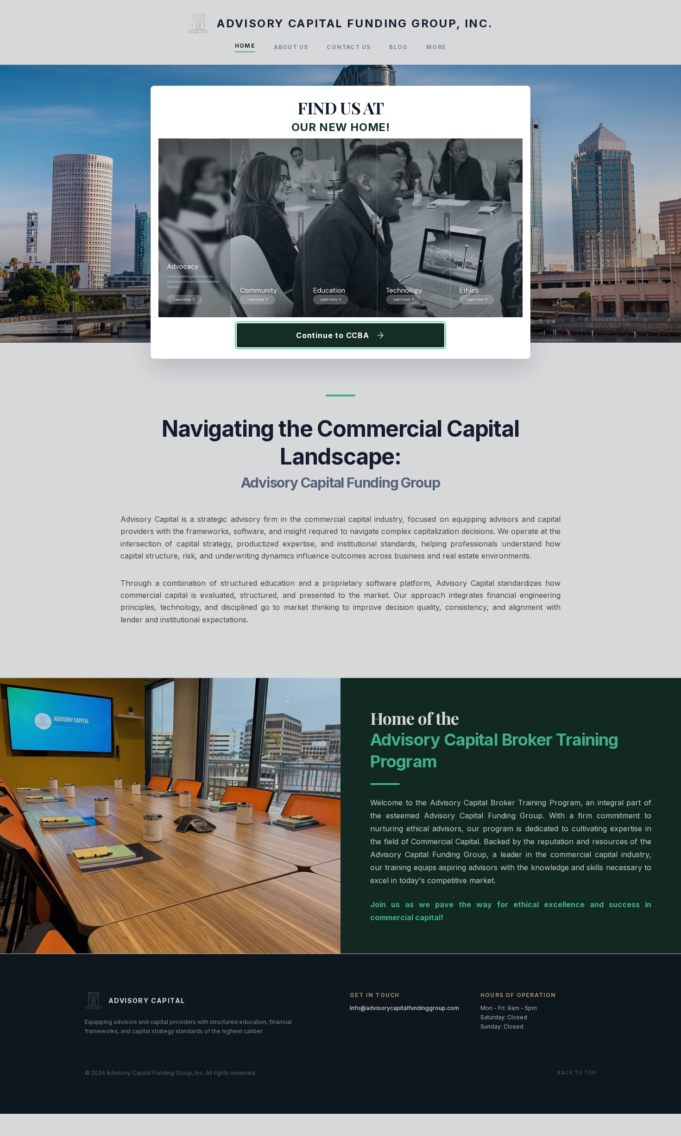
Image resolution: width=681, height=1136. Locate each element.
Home (245, 45)
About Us (291, 47)
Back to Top (576, 1072)
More (436, 47)
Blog (398, 47)
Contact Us (349, 47)
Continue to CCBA (332, 335)
